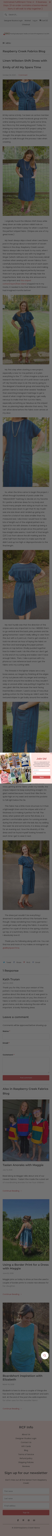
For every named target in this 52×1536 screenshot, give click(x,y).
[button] (45, 1355)
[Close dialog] (51, 753)
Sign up (42, 777)
